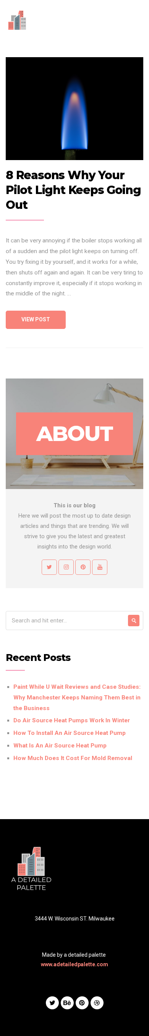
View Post (35, 319)
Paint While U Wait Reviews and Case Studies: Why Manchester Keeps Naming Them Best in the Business (77, 697)
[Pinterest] (82, 1002)
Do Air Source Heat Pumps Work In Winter (71, 720)
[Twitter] (52, 1002)
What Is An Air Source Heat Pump (60, 745)
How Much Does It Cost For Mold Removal (72, 758)
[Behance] (67, 1002)
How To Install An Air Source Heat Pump (69, 733)
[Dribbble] (97, 1002)
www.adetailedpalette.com (74, 964)
